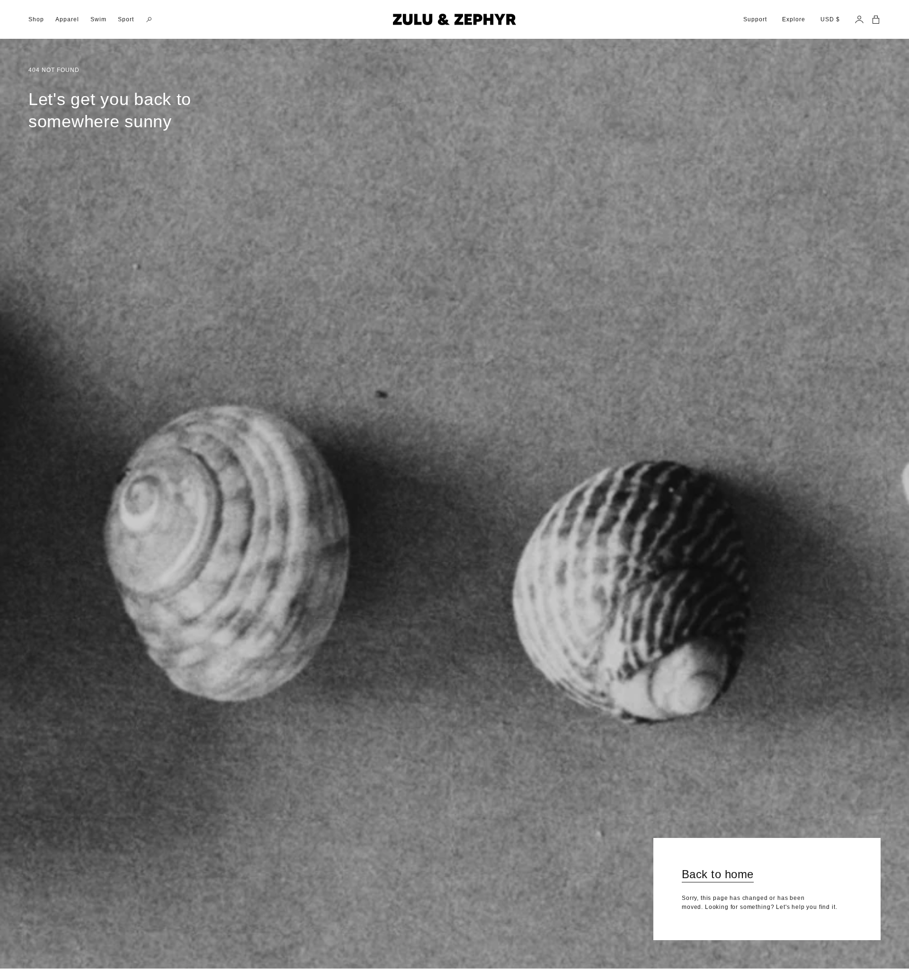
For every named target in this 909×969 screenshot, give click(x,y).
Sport (126, 19)
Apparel (67, 19)
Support (755, 19)
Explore (793, 19)
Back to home (718, 874)
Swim (98, 19)
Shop (36, 19)
